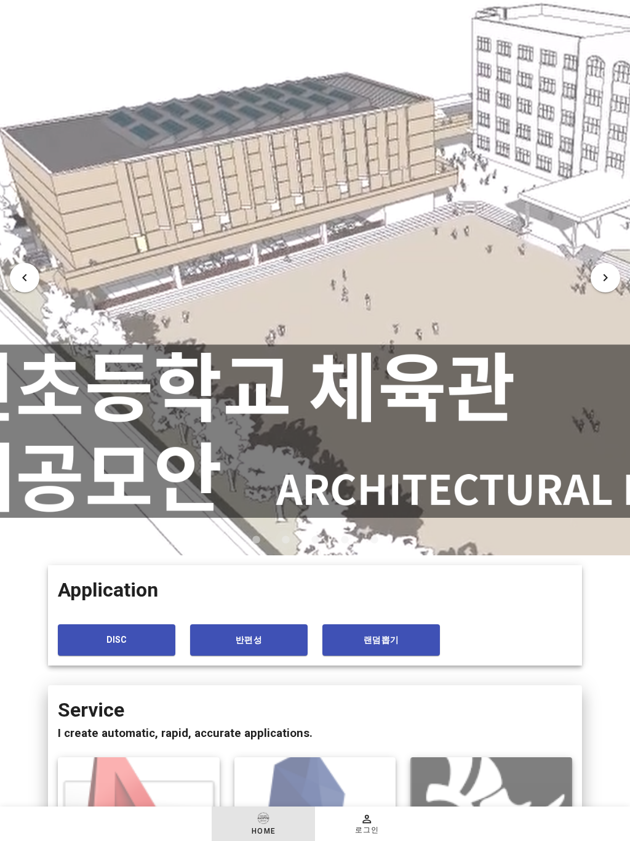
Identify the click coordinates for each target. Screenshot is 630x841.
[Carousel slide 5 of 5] (374, 540)
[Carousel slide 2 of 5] (285, 540)
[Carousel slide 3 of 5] (315, 540)
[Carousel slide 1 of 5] (256, 540)
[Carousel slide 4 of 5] (344, 540)
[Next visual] (605, 277)
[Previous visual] (24, 277)
